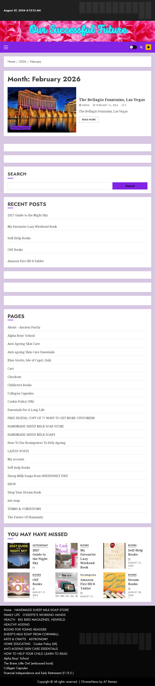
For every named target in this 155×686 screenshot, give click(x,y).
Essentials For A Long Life (26, 410)
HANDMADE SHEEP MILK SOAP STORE (36, 426)
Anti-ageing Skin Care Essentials (31, 352)
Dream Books (133, 582)
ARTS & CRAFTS (15, 639)
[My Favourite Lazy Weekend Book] (66, 556)
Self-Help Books (19, 238)
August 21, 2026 (135, 564)
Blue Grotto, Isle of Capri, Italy (29, 360)
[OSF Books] (19, 585)
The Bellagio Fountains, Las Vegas (112, 99)
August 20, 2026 (135, 594)
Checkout (14, 377)
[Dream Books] (114, 585)
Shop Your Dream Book (24, 492)
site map (14, 500)
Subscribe (148, 47)
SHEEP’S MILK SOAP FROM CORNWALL (31, 634)
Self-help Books (19, 467)
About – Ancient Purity (24, 327)
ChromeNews (89, 682)
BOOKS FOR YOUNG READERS (25, 629)
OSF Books (15, 250)
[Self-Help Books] (114, 556)
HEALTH (9, 619)
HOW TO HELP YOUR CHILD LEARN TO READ (35, 654)
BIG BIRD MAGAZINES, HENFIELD (41, 619)
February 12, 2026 (107, 105)
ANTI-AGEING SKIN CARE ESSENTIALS (31, 649)
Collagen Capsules (21, 393)
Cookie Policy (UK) (21, 401)
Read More (89, 119)
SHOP (12, 484)
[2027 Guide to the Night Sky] (19, 556)
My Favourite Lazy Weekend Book (32, 227)
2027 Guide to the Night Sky (28, 215)
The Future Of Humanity (25, 517)
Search (17, 174)
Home (8, 610)
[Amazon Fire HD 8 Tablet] (66, 585)
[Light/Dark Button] (133, 47)
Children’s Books (20, 385)
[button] (6, 47)
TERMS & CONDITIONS (24, 509)
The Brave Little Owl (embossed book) (28, 663)
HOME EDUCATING (17, 644)
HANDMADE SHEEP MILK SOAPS (31, 435)
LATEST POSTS (18, 451)
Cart (11, 368)
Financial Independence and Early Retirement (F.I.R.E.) (39, 673)
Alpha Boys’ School (21, 336)
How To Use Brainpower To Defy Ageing (37, 443)
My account (16, 459)
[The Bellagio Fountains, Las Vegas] (42, 110)
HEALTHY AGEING (17, 624)
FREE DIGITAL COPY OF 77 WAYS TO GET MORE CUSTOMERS (51, 418)
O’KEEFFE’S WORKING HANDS (44, 615)
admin (86, 105)
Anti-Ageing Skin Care (24, 344)
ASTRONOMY (40, 545)
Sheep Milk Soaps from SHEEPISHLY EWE (38, 476)
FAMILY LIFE (12, 615)
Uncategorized (20, 127)
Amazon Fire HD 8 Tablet (26, 261)
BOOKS (84, 545)
